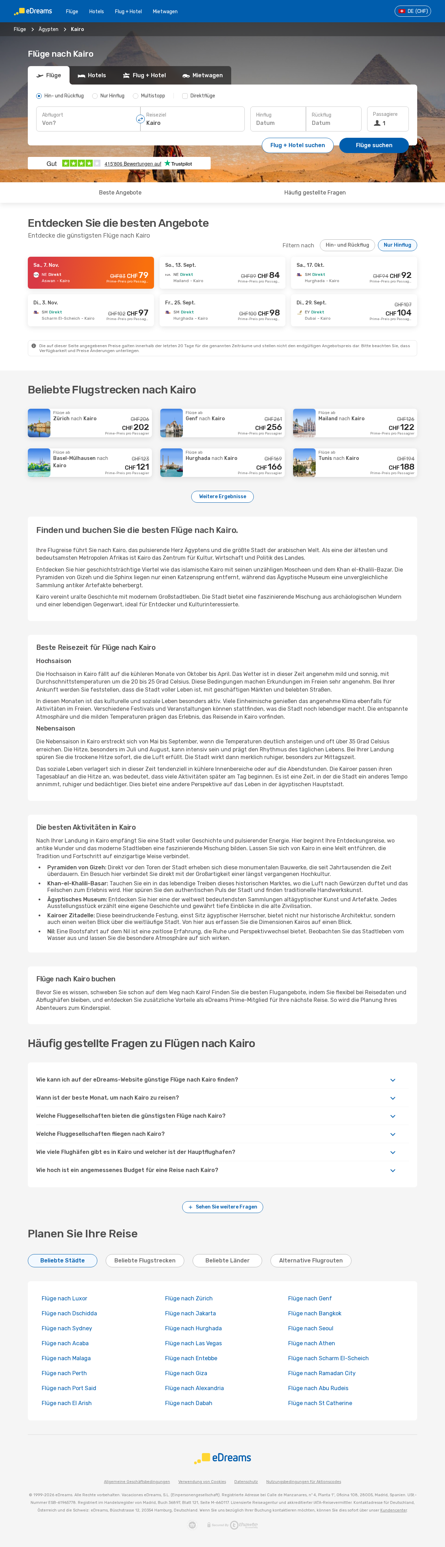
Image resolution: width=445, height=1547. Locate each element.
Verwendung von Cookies (202, 1482)
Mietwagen (165, 12)
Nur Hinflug (397, 245)
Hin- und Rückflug (347, 245)
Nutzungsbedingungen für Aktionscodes (303, 1482)
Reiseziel (156, 115)
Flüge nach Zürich (189, 1298)
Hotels (96, 12)
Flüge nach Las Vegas (193, 1343)
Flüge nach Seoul (310, 1328)
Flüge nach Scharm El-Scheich (328, 1358)
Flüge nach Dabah (188, 1403)
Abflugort (52, 115)
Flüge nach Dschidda (69, 1313)
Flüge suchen (374, 145)
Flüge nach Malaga (66, 1358)
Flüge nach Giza (186, 1373)
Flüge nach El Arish (67, 1403)
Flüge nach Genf (310, 1298)
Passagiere (385, 114)
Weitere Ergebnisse (222, 497)
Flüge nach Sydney (67, 1328)
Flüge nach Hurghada (193, 1328)
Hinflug (264, 115)
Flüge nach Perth (64, 1373)
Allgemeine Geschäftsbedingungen (137, 1482)
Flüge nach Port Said (69, 1388)
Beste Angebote (120, 192)
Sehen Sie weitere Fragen (226, 1207)
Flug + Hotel (128, 12)
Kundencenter (393, 1510)
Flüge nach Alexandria (194, 1388)
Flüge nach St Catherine (320, 1403)
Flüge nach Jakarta (190, 1313)
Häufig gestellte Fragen (315, 192)
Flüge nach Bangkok (314, 1313)
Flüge (72, 12)
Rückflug (321, 115)
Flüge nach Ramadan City (322, 1373)
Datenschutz (246, 1482)
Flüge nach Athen (311, 1343)
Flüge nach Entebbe (191, 1358)
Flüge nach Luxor (64, 1298)
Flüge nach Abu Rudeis (318, 1388)
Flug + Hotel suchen (297, 145)
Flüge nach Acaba (65, 1343)
